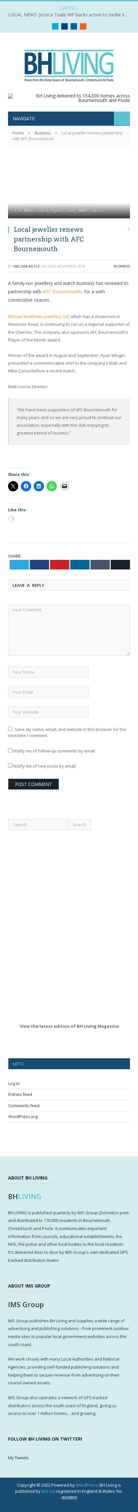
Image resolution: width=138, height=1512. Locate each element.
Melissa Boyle (26, 266)
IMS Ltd (48, 1491)
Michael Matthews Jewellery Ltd (38, 316)
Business (122, 266)
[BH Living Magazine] (69, 64)
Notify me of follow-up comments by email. (54, 751)
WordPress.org (23, 1116)
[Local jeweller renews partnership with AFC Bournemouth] (69, 190)
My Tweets (18, 1458)
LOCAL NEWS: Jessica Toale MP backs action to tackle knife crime (70, 15)
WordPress (87, 1485)
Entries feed (20, 1094)
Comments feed (23, 1105)
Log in (14, 1083)
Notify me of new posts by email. (44, 766)
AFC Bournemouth (62, 291)
